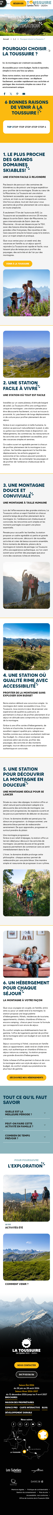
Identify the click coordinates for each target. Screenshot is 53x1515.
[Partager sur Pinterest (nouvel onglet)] (17, 94)
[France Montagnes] (37, 1470)
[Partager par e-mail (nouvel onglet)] (24, 94)
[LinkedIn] (39, 1424)
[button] (49, 51)
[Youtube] (33, 1424)
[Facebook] (13, 1424)
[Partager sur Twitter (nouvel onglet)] (11, 94)
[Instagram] (20, 1424)
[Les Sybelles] (14, 1470)
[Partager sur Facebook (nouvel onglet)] (4, 94)
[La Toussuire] (35, 3)
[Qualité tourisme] (14, 1482)
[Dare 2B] (37, 1482)
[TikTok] (26, 1424)
